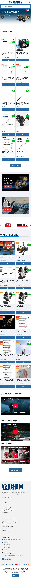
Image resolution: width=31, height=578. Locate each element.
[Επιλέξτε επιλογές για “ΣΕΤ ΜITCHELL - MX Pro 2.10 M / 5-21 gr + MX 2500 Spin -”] (8, 60)
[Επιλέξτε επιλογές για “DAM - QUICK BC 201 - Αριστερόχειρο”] (23, 134)
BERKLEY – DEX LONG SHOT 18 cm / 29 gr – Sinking (23, 330)
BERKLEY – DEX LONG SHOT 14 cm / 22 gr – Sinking (7, 355)
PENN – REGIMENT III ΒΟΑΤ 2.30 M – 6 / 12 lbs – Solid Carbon (23, 356)
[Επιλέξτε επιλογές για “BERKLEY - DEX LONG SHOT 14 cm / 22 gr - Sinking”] (7, 362)
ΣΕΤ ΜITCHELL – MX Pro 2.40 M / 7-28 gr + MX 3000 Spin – (22, 78)
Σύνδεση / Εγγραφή (7, 524)
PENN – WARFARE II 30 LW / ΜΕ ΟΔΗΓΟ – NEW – (22, 53)
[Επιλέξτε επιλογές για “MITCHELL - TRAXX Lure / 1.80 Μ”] (8, 134)
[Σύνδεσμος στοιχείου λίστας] (15, 542)
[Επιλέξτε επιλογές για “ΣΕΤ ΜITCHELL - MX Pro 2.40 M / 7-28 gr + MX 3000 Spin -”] (23, 84)
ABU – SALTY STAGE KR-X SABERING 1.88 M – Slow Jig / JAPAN (7, 282)
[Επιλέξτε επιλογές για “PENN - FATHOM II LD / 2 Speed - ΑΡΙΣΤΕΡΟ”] (23, 312)
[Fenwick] (22, 225)
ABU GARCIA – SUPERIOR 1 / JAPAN (7, 330)
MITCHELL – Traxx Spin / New (22, 152)
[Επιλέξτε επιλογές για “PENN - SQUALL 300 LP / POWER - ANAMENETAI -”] (7, 263)
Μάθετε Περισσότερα (7, 497)
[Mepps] (8, 225)
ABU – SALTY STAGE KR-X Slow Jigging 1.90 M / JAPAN (23, 380)
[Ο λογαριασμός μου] (29, 2)
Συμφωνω (15, 575)
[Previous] (2, 17)
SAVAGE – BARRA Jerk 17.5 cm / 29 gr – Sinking (8, 152)
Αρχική (3, 505)
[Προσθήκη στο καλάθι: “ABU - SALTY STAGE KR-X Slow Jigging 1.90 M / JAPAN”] (23, 386)
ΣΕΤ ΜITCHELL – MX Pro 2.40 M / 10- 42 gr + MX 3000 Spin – (8, 78)
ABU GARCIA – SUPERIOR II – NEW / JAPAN (23, 256)
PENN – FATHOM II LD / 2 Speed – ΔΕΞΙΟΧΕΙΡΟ (6, 306)
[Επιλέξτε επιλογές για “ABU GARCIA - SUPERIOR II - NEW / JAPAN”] (23, 263)
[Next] (28, 17)
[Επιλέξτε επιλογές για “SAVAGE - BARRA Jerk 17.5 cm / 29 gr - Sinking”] (8, 159)
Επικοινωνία (5, 512)
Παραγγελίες (5, 530)
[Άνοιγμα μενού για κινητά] (1, 2)
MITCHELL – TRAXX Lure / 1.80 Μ (8, 127)
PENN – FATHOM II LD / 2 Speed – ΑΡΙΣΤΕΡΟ (22, 306)
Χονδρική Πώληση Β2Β (8, 510)
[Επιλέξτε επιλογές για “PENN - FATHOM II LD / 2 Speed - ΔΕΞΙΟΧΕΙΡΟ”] (7, 312)
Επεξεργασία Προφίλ (7, 526)
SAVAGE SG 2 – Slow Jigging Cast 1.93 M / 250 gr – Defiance (8, 103)
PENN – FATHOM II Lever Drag (22, 281)
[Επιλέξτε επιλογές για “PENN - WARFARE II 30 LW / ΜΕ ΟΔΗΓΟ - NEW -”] (23, 60)
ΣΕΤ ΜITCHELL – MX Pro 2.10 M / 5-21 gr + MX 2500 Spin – (8, 54)
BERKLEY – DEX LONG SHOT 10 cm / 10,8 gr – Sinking (7, 380)
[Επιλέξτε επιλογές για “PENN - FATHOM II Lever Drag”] (23, 288)
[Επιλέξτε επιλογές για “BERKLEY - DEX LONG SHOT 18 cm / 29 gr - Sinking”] (23, 337)
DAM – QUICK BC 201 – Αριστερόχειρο (22, 127)
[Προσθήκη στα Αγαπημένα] (13, 40)
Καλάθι (4, 528)
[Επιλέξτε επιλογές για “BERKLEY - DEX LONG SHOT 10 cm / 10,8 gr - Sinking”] (7, 386)
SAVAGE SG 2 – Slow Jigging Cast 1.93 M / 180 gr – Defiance (22, 103)
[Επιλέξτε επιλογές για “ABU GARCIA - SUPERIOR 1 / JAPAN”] (7, 337)
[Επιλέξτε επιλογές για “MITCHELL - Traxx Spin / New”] (23, 159)
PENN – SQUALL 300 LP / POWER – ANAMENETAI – (6, 256)
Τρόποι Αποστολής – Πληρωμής (10, 522)
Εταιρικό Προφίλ (6, 508)
